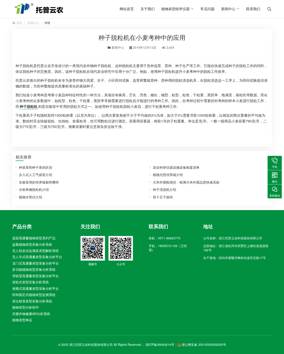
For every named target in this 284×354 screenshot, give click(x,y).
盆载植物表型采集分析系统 (32, 244)
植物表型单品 (22, 319)
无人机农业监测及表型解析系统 (35, 250)
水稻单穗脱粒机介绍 (34, 189)
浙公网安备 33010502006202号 (204, 344)
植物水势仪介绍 (30, 197)
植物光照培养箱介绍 (168, 174)
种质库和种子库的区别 (35, 167)
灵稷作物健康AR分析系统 (31, 313)
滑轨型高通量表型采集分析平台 (35, 275)
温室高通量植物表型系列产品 (33, 238)
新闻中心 (228, 8)
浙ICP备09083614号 (160, 344)
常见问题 (207, 8)
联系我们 (253, 8)
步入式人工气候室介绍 (35, 174)
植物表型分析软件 (25, 307)
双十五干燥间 (163, 197)
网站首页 (127, 8)
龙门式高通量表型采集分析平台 (35, 263)
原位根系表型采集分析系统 (32, 301)
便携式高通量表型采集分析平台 (35, 288)
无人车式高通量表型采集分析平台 (37, 256)
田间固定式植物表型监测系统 (33, 294)
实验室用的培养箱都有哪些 (39, 182)
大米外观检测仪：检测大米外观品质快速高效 (186, 182)
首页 (19, 23)
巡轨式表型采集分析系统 (30, 282)
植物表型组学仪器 (175, 8)
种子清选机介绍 (164, 189)
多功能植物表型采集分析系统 (33, 269)
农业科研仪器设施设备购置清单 (176, 167)
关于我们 (147, 8)
